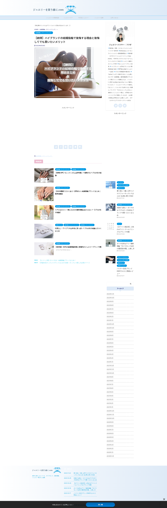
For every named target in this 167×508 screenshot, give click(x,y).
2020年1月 (110, 452)
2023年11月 (110, 294)
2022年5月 (110, 346)
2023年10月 (110, 297)
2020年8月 (110, 426)
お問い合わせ (114, 17)
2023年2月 (110, 316)
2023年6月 (110, 312)
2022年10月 (110, 328)
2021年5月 (110, 392)
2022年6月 (110, 343)
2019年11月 (110, 456)
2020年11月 (110, 414)
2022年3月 (110, 354)
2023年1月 (110, 320)
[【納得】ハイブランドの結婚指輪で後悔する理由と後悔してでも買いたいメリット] (70, 147)
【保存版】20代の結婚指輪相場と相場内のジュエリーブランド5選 (78, 247)
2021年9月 (110, 377)
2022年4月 (110, 350)
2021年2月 (110, 403)
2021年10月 (110, 373)
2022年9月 (110, 331)
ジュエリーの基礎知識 (52, 17)
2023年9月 (110, 301)
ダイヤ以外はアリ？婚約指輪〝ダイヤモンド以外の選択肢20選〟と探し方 (125, 246)
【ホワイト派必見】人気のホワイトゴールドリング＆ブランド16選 (125, 229)
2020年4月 (110, 441)
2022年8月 (110, 335)
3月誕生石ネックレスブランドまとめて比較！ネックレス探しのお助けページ (65, 263)
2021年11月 (110, 369)
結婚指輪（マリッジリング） (44, 156)
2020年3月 (110, 444)
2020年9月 (110, 422)
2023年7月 (110, 309)
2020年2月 (110, 448)
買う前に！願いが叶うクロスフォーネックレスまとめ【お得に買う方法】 (125, 193)
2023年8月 (110, 305)
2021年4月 (110, 395)
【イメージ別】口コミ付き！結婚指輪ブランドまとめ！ (58, 260)
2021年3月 (110, 399)
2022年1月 (110, 361)
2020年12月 (110, 410)
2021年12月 (110, 365)
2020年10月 (110, 418)
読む (99, 504)
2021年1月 (110, 407)
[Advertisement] (68, 126)
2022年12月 (110, 324)
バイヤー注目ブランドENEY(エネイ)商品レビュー (125, 271)
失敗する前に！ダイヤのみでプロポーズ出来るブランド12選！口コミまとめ (85, 479)
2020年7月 (110, 429)
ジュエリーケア (68, 17)
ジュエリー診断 (99, 17)
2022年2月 (110, 358)
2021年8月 (110, 380)
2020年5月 (110, 437)
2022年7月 (110, 339)
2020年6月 (110, 433)
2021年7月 (110, 384)
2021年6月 (110, 388)
